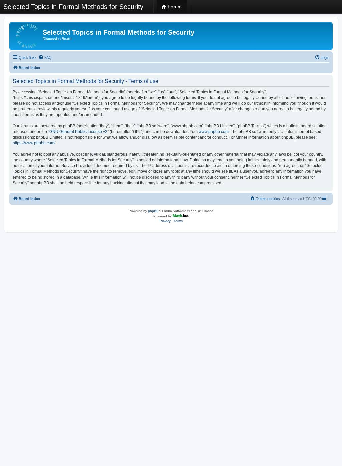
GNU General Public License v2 (78, 131)
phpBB (153, 211)
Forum (174, 6)
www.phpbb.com (214, 131)
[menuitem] (45, 57)
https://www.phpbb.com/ (34, 143)
